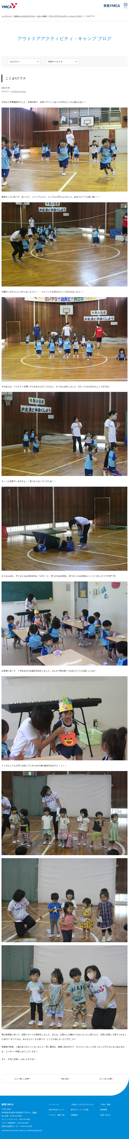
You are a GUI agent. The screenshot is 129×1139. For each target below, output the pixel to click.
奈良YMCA (9, 5)
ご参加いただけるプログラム (24, 16)
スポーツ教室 (41, 16)
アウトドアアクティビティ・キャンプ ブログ (65, 16)
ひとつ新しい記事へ (22, 1079)
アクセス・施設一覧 (56, 1115)
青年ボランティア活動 (79, 1110)
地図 (34, 1113)
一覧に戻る (64, 1079)
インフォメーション (18, 91)
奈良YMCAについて (56, 1110)
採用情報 (103, 1110)
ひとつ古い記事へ (106, 1079)
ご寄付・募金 (105, 1104)
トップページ (6, 16)
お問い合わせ (105, 1115)
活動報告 (74, 1115)
